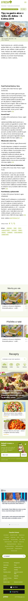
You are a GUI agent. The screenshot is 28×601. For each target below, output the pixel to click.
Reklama (5, 567)
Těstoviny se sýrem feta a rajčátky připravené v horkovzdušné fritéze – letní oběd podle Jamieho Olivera (13, 414)
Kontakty (16, 569)
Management (17, 562)
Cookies (5, 575)
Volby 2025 (15, 541)
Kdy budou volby (6, 539)
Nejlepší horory (21, 535)
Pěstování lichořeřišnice (9, 546)
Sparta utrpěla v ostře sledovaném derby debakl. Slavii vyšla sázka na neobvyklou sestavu (13, 517)
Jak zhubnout (6, 535)
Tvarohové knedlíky (9, 548)
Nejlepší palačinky (18, 548)
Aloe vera (19, 544)
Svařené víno (21, 541)
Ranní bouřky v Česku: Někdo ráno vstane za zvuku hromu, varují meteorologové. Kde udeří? (14, 510)
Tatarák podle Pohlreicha (11, 544)
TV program (7, 537)
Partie (18, 537)
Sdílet (22, 10)
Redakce (16, 578)
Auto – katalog (22, 539)
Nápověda (16, 575)
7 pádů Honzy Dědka (8, 541)
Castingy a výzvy (17, 567)
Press (15, 565)
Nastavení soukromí (18, 582)
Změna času (13, 537)
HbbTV (4, 569)
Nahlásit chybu (6, 582)
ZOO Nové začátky (14, 539)
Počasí (22, 537)
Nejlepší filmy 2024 (13, 535)
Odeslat (24, 454)
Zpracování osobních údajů (18, 573)
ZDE (12, 111)
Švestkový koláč (14, 550)
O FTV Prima (6, 562)
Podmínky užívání (7, 572)
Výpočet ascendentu (19, 546)
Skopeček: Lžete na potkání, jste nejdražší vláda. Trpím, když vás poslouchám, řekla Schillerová (13, 502)
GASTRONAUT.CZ (14, 218)
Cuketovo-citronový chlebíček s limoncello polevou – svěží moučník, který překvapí (11, 307)
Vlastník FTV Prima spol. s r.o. (7, 579)
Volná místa (5, 565)
